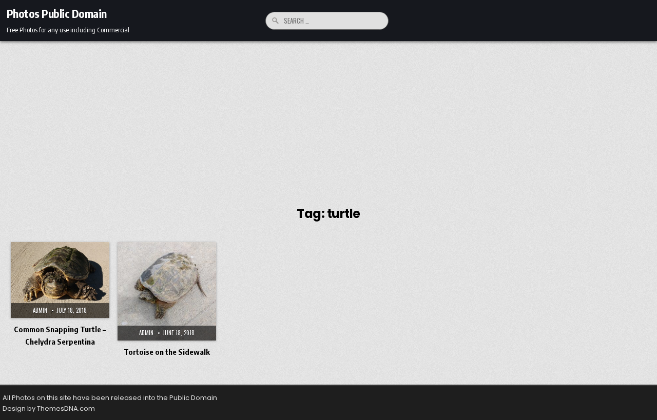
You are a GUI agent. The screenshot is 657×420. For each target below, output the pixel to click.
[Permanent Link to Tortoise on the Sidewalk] (167, 291)
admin (40, 310)
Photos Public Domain (57, 13)
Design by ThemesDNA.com (49, 408)
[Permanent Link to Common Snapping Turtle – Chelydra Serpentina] (60, 280)
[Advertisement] (328, 118)
